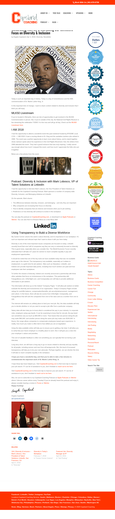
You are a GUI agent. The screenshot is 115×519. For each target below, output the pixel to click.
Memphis (69, 500)
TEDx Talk (56, 13)
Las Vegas (50, 500)
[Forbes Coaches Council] (96, 47)
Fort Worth (22, 500)
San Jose (75, 502)
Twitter (31, 494)
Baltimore (50, 497)
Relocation (91, 349)
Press (57, 507)
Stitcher (14, 219)
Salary (90, 356)
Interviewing (92, 322)
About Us (44, 13)
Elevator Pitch (92, 306)
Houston (31, 500)
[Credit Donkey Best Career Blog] (96, 131)
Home (13, 507)
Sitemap (64, 507)
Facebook (15, 494)
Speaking (79, 13)
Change (90, 292)
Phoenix (38, 502)
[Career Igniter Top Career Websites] (96, 164)
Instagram (39, 494)
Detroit (14, 500)
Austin (42, 497)
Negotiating (92, 332)
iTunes (39, 383)
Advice (90, 275)
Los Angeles (60, 500)
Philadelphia (29, 502)
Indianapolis (40, 500)
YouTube (47, 494)
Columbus (82, 497)
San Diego (54, 502)
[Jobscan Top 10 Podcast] (96, 64)
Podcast (43, 22)
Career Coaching (94, 285)
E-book (90, 302)
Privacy (71, 507)
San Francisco (65, 502)
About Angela (48, 507)
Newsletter (47, 37)
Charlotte (65, 497)
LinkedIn (23, 494)
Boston (58, 497)
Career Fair (92, 289)
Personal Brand (93, 342)
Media (90, 329)
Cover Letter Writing (95, 299)
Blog (54, 22)
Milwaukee (79, 500)
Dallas (90, 497)
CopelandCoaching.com (40, 217)
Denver (96, 497)
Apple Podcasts (68, 217)
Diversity (40, 37)
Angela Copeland (19, 37)
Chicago (74, 497)
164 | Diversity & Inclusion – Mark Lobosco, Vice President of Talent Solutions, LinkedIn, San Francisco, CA (21, 455)
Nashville (87, 500)
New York (96, 500)
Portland (46, 502)
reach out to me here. (65, 366)
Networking (92, 335)
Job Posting (92, 325)
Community (92, 296)
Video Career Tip (94, 360)
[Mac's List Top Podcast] (96, 114)
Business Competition (95, 282)
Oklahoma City (17, 502)
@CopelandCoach (17, 398)
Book (90, 13)
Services (25, 507)
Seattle (83, 502)
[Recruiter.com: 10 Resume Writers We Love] (96, 147)
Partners (38, 507)
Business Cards (93, 278)
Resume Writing (93, 353)
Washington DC (93, 502)
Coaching (67, 13)
